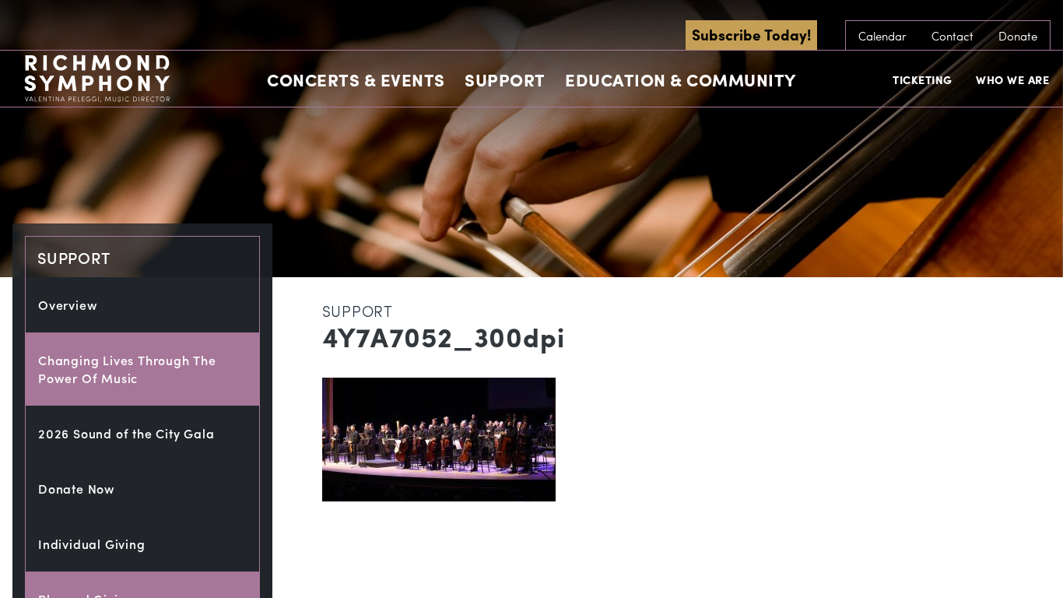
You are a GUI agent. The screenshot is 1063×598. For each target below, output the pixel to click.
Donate (1017, 35)
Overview (67, 305)
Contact (952, 35)
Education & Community (680, 79)
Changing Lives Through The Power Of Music (127, 369)
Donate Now (76, 489)
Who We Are (1012, 79)
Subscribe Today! (751, 34)
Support (505, 79)
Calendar (882, 35)
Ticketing (922, 79)
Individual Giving (92, 544)
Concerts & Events (356, 79)
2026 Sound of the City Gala (126, 433)
